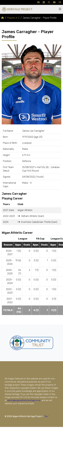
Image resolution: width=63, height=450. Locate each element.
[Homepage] (2, 17)
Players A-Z (13, 17)
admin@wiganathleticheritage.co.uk (24, 400)
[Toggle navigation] (60, 9)
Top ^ (46, 416)
